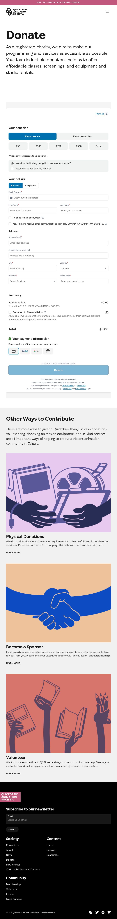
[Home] (58, 797)
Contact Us (12, 845)
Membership (13, 884)
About (9, 850)
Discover (51, 850)
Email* (11, 816)
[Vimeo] (109, 912)
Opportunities (14, 899)
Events (10, 894)
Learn (50, 845)
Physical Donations (25, 536)
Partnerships (13, 864)
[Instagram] (91, 912)
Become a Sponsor (24, 647)
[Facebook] (103, 912)
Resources (52, 854)
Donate (10, 859)
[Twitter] (97, 912)
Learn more (13, 552)
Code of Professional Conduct (23, 869)
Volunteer (16, 757)
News (9, 854)
